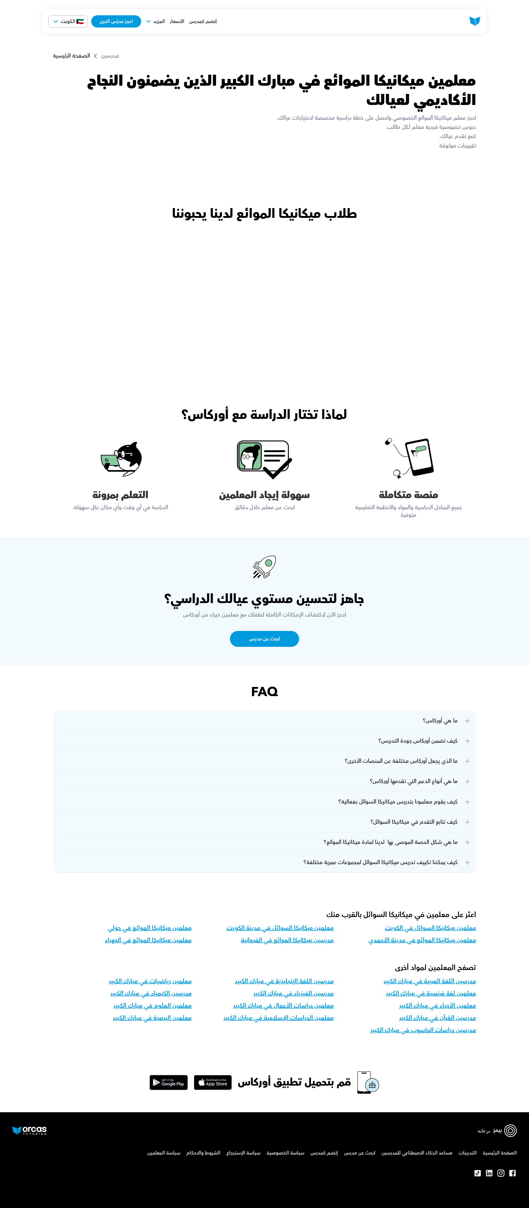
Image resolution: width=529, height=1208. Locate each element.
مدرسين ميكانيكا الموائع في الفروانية (287, 940)
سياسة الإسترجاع (244, 1153)
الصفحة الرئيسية (71, 56)
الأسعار (177, 21)
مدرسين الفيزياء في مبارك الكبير (293, 993)
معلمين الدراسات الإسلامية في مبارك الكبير (278, 1018)
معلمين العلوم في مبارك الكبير (153, 1006)
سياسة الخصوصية (285, 1153)
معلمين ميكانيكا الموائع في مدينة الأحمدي (422, 940)
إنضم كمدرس (203, 21)
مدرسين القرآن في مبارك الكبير (437, 1018)
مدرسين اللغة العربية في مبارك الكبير (430, 981)
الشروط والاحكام (203, 1153)
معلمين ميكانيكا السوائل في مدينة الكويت (280, 928)
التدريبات (468, 1153)
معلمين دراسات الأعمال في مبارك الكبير (283, 1006)
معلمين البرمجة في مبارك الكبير (152, 1018)
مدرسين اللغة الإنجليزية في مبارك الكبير (284, 981)
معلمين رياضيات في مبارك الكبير (150, 981)
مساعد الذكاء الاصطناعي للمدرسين (416, 1153)
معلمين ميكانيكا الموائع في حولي (150, 928)
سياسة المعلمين (163, 1153)
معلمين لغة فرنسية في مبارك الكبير (431, 993)
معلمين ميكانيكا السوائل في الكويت (430, 928)
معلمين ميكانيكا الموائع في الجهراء (148, 940)
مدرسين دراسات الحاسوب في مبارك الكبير (423, 1030)
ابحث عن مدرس (359, 1153)
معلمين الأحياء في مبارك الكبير (437, 1006)
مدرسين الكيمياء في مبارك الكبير (151, 993)
